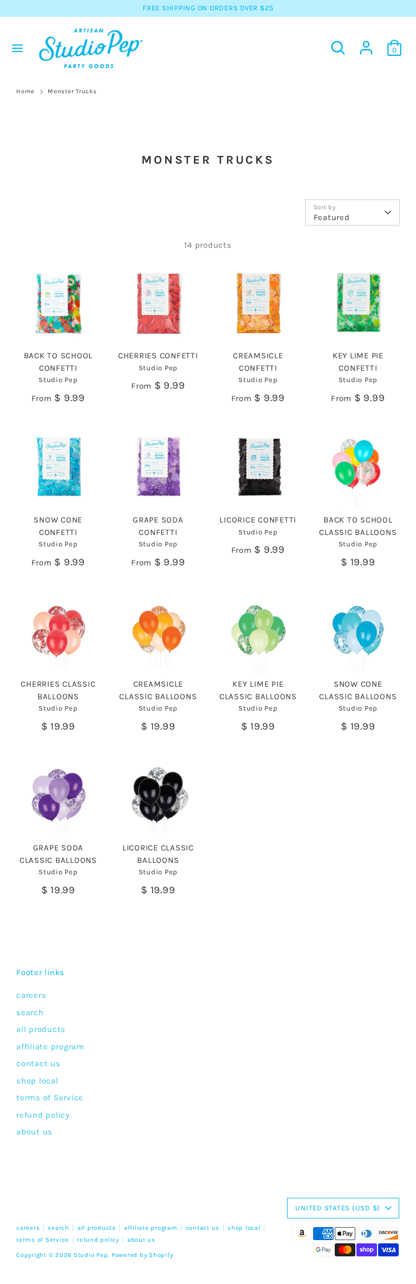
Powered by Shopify (142, 1255)
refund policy (43, 1115)
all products (41, 1029)
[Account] (366, 43)
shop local (37, 1081)
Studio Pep (91, 1255)
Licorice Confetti (257, 520)
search (30, 1012)
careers (31, 995)
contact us (38, 1063)
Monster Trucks (72, 91)
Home (25, 91)
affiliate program (50, 1046)
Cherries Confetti (158, 355)
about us (34, 1132)
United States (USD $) (337, 1208)
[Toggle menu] (17, 48)
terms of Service (49, 1097)
